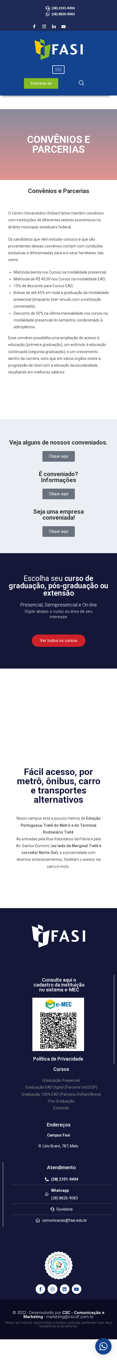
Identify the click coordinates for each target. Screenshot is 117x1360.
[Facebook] (34, 27)
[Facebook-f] (40, 1289)
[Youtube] (64, 27)
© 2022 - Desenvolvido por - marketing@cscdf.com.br (58, 1314)
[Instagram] (44, 27)
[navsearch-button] (81, 83)
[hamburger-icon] (58, 69)
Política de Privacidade (58, 1059)
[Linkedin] (64, 1289)
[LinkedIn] (54, 27)
